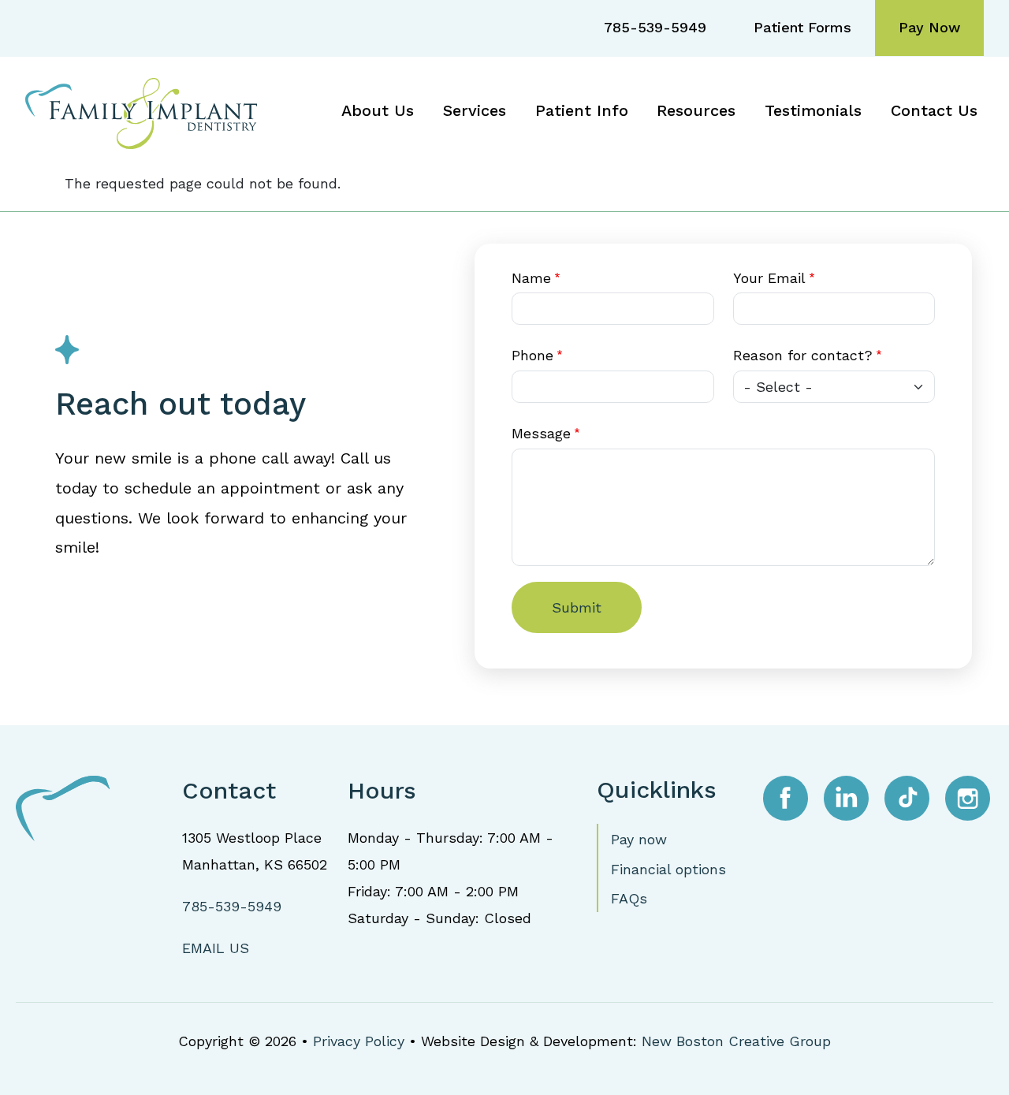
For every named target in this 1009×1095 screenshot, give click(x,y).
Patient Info (581, 110)
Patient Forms (802, 27)
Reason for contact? (803, 355)
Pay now (639, 839)
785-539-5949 (655, 27)
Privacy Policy (358, 1041)
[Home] (147, 111)
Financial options (668, 869)
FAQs (629, 898)
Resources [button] (696, 110)
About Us (377, 110)
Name (531, 278)
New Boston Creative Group (736, 1041)
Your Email (769, 278)
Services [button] (474, 110)
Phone (532, 355)
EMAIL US (215, 948)
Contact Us (934, 110)
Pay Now (929, 27)
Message (541, 433)
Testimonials (813, 110)
